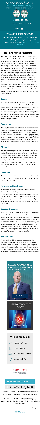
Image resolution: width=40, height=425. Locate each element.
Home (5, 392)
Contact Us (16, 395)
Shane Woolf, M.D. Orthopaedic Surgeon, (21, 399)
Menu (17, 28)
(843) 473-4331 (21, 20)
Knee (26, 42)
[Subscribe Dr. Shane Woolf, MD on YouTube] (31, 387)
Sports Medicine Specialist (10, 401)
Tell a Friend (7, 395)
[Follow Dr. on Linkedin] (28, 387)
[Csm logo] (20, 13)
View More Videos (20, 326)
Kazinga (34, 408)
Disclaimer (11, 392)
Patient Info (19, 42)
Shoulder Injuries (33, 401)
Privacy (19, 392)
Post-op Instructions (22, 353)
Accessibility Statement (29, 395)
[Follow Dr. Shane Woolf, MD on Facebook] (21, 387)
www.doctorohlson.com (10, 408)
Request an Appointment (22, 24)
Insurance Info (20, 359)
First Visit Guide (20, 343)
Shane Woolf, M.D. (20, 264)
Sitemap (26, 392)
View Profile (20, 296)
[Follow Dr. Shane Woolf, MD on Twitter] (25, 387)
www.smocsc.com (24, 408)
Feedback (33, 392)
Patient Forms (20, 348)
